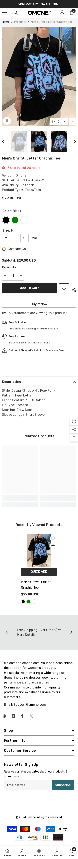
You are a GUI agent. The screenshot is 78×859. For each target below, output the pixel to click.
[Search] (15, 12)
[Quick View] (53, 545)
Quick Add (39, 571)
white (34, 601)
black (23, 601)
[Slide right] (71, 632)
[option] (39, 76)
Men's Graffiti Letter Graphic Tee (36, 584)
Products (20, 22)
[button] (64, 121)
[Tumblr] (22, 716)
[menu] (4, 12)
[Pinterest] (4, 716)
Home (6, 22)
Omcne (21, 175)
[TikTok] (13, 716)
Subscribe (63, 785)
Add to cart (29, 288)
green (28, 601)
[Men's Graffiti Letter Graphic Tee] (39, 550)
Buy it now (39, 304)
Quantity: (9, 267)
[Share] (72, 289)
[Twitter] (31, 716)
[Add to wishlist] (64, 288)
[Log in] (62, 12)
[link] (20, 498)
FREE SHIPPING (49, 3)
